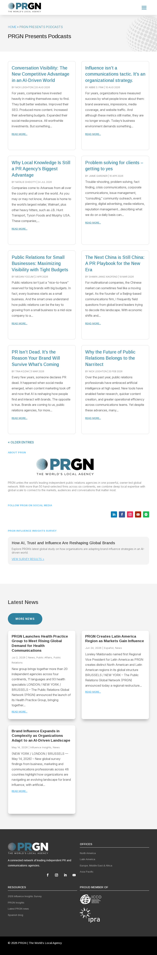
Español (109, 647)
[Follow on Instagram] (130, 514)
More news (25, 618)
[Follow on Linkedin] (114, 514)
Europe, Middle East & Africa (96, 865)
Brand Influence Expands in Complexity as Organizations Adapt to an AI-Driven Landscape (41, 735)
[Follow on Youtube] (138, 514)
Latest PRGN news (18, 908)
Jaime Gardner (98, 175)
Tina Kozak (22, 371)
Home (12, 27)
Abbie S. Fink (96, 87)
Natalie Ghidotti (25, 182)
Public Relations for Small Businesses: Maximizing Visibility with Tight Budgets (40, 263)
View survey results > (28, 559)
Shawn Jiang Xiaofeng (103, 276)
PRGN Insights (16, 902)
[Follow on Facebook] (122, 514)
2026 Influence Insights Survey (25, 896)
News (31, 657)
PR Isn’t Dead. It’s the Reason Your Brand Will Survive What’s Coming (36, 358)
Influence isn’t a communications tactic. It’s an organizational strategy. (115, 74)
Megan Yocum (24, 276)
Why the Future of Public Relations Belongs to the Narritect (110, 358)
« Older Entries (21, 442)
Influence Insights (40, 747)
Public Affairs (44, 657)
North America (88, 853)
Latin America (87, 859)
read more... (19, 134)
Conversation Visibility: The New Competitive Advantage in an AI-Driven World (40, 74)
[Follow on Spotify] (146, 514)
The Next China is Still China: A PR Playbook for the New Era (115, 263)
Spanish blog (15, 915)
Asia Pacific (86, 871)
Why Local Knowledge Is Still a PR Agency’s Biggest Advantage (41, 168)
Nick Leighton (24, 87)
